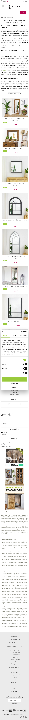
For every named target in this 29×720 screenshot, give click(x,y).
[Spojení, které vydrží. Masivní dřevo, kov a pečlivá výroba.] (14, 5)
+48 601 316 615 (15, 640)
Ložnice (4, 434)
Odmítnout (14, 387)
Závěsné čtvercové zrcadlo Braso (15, 184)
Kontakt (15, 687)
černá (4, 425)
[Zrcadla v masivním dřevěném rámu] (15, 107)
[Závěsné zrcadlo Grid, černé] (15, 307)
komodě (5, 70)
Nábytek (8, 17)
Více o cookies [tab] (23, 335)
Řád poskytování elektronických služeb (15, 663)
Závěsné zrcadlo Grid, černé (15, 321)
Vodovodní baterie (14, 394)
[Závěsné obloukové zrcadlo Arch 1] (15, 206)
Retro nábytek (6, 414)
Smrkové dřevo (6, 446)
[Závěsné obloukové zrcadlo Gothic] (15, 242)
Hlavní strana (3, 17)
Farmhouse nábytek (7, 413)
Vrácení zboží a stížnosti (15, 654)
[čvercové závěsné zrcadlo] (15, 169)
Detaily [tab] (14, 335)
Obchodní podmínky (15, 650)
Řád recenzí (15, 657)
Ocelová (4, 423)
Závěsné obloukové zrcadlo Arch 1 (15, 221)
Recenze (15, 679)
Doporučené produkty (15, 674)
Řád (15, 661)
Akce (15, 675)
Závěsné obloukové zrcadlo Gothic (15, 257)
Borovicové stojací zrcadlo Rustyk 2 (15, 119)
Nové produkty (15, 672)
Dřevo (4, 443)
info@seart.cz (15, 643)
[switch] (25, 364)
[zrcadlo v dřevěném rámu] (15, 275)
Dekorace (14, 392)
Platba (15, 664)
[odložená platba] (14, 457)
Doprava (15, 656)
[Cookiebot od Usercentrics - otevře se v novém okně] (21, 332)
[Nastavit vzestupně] (20, 93)
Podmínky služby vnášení (15, 659)
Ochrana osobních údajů (15, 652)
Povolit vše (14, 379)
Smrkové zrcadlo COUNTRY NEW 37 (15, 286)
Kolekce (15, 677)
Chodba (4, 432)
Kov (3, 444)
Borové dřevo (6, 442)
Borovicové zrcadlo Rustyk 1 (15, 148)
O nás (15, 688)
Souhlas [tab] (5, 335)
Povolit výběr (14, 383)
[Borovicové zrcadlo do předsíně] (15, 137)
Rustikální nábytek (7, 415)
